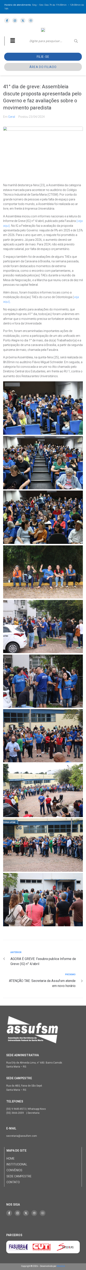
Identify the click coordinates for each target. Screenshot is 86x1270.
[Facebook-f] (9, 1213)
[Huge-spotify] (34, 1213)
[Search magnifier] (76, 41)
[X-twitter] (26, 1213)
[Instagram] (17, 1213)
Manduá (61, 1266)
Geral (11, 116)
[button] (12, 41)
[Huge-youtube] (43, 1213)
